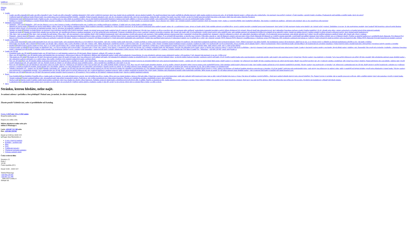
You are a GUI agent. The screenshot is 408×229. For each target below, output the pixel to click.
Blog (6, 144)
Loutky (7, 13)
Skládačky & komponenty (14, 23)
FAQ (6, 146)
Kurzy (7, 74)
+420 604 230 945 (10, 131)
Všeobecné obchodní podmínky (15, 150)
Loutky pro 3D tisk (11, 51)
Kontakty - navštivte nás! (13, 142)
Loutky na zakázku (11, 40)
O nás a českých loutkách (13, 140)
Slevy (7, 84)
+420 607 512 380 (11, 129)
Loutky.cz (4, 2)
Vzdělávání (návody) (12, 148)
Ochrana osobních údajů (13, 152)
